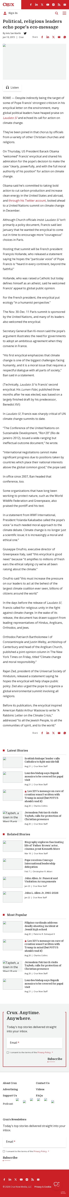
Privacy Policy (44, 1052)
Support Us (10, 1095)
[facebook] (31, 4)
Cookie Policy (51, 1186)
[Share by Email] (59, 37)
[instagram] (53, 4)
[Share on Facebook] (42, 37)
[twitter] (42, 4)
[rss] (59, 4)
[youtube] (48, 4)
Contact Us (43, 1083)
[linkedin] (36, 4)
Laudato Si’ (10, 118)
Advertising (10, 1089)
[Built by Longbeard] (63, 1192)
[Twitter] (25, 33)
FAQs (39, 1095)
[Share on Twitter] (53, 37)
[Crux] (8, 4)
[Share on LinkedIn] (48, 37)
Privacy (38, 1186)
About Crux (10, 1083)
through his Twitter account (27, 201)
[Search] (56, 13)
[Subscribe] (65, 4)
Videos (40, 1089)
